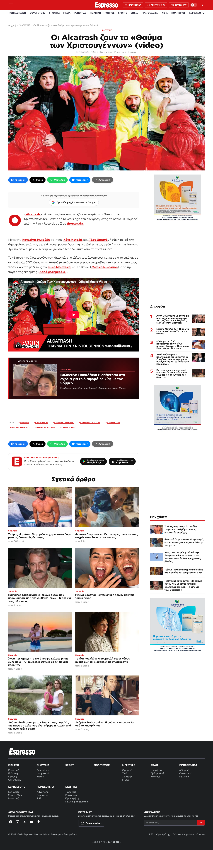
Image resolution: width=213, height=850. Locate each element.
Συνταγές (127, 776)
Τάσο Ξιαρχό (98, 239)
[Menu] (11, 5)
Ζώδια (155, 765)
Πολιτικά (184, 776)
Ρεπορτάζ (13, 770)
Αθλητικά (184, 770)
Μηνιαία (155, 776)
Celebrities (42, 770)
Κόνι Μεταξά (72, 239)
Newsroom (106, 51)
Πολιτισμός (102, 765)
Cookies (200, 834)
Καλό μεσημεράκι (52, 272)
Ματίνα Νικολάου (105, 267)
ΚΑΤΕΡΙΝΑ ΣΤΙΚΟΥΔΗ (90, 422)
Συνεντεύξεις (15, 795)
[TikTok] (38, 821)
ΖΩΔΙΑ (134, 12)
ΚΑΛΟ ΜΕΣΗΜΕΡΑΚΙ (64, 422)
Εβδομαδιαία (158, 773)
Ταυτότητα (70, 791)
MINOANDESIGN (112, 842)
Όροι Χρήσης (72, 798)
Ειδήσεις (13, 765)
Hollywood (43, 773)
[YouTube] (31, 821)
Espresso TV (16, 786)
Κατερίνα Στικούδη (36, 239)
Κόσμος (12, 776)
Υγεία (125, 773)
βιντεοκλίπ (75, 223)
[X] (24, 821)
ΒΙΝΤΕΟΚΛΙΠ (41, 422)
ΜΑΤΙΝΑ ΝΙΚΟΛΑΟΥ (20, 427)
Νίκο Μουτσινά (59, 267)
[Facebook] (10, 821)
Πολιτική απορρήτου (76, 801)
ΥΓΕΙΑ (165, 12)
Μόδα (125, 779)
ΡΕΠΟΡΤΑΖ (80, 12)
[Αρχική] (22, 751)
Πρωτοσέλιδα (188, 765)
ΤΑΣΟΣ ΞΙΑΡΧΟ (69, 427)
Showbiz (43, 765)
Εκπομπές (13, 791)
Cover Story (14, 779)
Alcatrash (33, 214)
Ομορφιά (127, 770)
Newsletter (43, 795)
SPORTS (122, 12)
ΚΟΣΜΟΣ (109, 12)
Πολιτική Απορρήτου (183, 834)
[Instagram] (17, 821)
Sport (69, 765)
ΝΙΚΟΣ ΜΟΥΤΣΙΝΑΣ (46, 427)
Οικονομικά (185, 773)
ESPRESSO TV (196, 12)
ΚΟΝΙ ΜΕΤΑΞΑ (113, 422)
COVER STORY (37, 12)
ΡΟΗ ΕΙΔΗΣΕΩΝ (17, 12)
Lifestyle (128, 765)
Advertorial (43, 791)
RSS (39, 798)
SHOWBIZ (54, 12)
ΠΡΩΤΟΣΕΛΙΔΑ (150, 12)
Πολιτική (13, 773)
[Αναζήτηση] (202, 5)
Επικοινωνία (72, 795)
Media (40, 776)
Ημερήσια (156, 770)
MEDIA (66, 12)
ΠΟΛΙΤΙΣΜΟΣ (178, 12)
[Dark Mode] (193, 5)
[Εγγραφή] (201, 822)
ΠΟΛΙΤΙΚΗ (95, 12)
